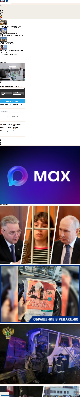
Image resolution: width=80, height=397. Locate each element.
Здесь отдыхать (1, 36)
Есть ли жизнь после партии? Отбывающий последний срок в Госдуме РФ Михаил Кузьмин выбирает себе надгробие (11, 27)
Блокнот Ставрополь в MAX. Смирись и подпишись (4, 204)
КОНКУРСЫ (1, 7)
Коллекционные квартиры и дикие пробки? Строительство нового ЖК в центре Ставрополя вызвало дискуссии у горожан (11, 35)
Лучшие (3, 113)
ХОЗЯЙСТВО (1, 14)
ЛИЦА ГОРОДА (1, 9)
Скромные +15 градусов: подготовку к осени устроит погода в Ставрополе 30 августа (7, 385)
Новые (0, 113)
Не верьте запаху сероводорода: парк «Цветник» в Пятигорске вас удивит (7, 44)
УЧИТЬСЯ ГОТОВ (3, 16)
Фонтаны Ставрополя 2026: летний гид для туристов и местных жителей (7, 43)
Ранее (5, 113)
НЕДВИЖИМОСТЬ (2, 10)
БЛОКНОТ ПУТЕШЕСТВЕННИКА (3, 6)
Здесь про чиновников (2, 19)
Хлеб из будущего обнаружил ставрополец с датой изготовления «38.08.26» (20, 385)
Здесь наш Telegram (2, 53)
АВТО (0, 5)
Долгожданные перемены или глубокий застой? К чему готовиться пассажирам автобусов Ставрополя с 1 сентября (36, 385)
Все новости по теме (2, 34)
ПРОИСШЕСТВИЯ (1, 12)
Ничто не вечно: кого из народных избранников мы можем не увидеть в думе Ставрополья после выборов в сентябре (11, 26)
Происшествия (1, 62)
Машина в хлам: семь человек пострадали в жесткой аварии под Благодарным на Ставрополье (9, 104)
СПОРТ (0, 13)
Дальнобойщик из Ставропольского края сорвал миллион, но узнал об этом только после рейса (53, 385)
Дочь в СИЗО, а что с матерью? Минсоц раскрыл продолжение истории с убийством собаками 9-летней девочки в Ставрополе (12, 52)
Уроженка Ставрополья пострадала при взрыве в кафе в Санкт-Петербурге (7, 106)
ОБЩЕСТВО (1, 11)
